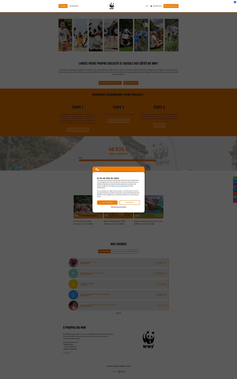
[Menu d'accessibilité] (235, 2)
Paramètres (129, 202)
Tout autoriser (107, 202)
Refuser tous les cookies (118, 207)
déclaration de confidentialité (119, 186)
